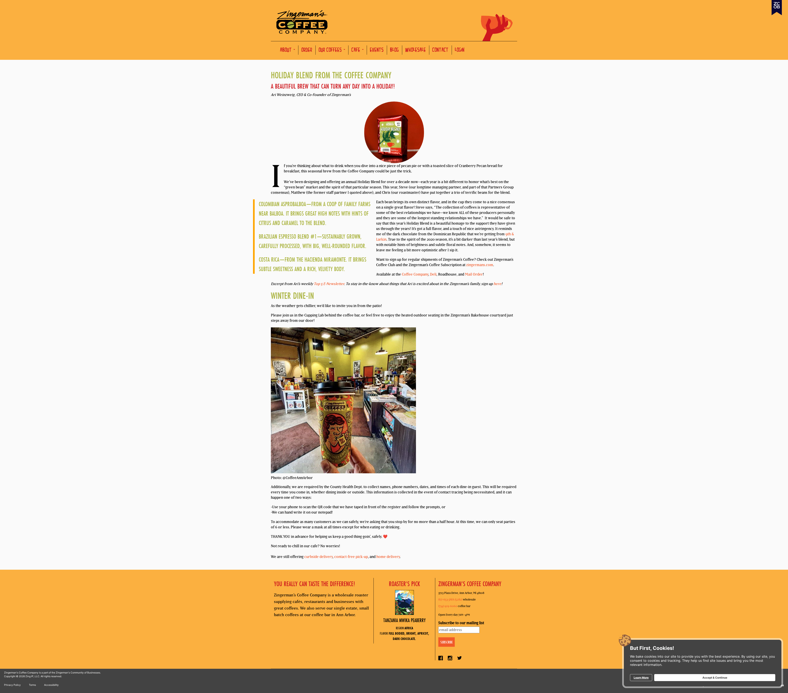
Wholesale (415, 50)
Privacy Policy (12, 684)
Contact (440, 50)
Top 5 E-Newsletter (329, 284)
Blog (394, 50)
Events (377, 50)
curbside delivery (318, 556)
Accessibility (51, 684)
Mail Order (474, 274)
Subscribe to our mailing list (461, 623)
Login (460, 50)
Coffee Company (415, 274)
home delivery (388, 556)
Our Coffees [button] (331, 50)
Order (306, 50)
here (497, 284)
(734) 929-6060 (447, 606)
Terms (32, 684)
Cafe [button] (357, 50)
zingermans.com (479, 265)
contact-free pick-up (351, 556)
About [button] (286, 50)
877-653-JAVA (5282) (450, 599)
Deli (433, 274)
